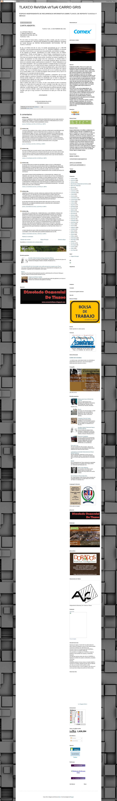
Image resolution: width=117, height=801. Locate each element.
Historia (73, 224)
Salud (72, 241)
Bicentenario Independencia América (79, 183)
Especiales (73, 217)
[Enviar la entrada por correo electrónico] (42, 106)
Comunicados (74, 199)
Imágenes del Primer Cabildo (35, 277)
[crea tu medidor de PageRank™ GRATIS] (70, 262)
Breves (23, 271)
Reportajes (73, 239)
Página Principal (44, 239)
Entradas (74, 738)
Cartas (27, 108)
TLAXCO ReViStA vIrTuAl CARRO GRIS (50, 7)
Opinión (73, 232)
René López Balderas (83, 467)
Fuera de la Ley (74, 445)
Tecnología (73, 245)
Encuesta (73, 213)
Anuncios (73, 180)
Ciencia (73, 196)
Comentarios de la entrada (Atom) (34, 242)
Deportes (73, 204)
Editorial (73, 210)
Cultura (72, 203)
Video (72, 248)
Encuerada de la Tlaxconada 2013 (79, 475)
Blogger (72, 797)
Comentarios (74, 197)
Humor (72, 225)
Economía (73, 208)
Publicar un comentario (27, 236)
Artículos (73, 182)
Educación (73, 211)
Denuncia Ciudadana (83, 436)
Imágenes (73, 227)
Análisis (73, 178)
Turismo (73, 246)
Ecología (73, 206)
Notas (72, 231)
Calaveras (73, 190)
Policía (72, 234)
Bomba (72, 187)
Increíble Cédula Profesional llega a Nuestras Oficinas (41, 258)
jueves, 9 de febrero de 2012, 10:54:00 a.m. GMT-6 (34, 124)
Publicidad (73, 238)
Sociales (73, 243)
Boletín (72, 461)
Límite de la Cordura (75, 357)
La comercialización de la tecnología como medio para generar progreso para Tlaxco (41, 266)
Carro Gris (72, 611)
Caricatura (73, 192)
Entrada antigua (62, 239)
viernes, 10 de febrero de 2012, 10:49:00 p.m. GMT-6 (34, 186)
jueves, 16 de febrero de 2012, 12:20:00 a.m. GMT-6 (34, 206)
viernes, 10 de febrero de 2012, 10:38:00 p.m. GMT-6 (34, 158)
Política (31, 108)
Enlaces (73, 215)
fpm (60, 797)
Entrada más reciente (25, 239)
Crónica (73, 201)
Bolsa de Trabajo (75, 185)
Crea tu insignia (73, 638)
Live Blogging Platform (82, 704)
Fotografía (73, 220)
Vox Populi (73, 250)
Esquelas (73, 218)
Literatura (73, 229)
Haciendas (73, 222)
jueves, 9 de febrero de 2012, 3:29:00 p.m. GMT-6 (33, 144)
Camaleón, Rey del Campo (84, 418)
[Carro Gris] (78, 637)
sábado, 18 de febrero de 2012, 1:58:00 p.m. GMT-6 (34, 233)
